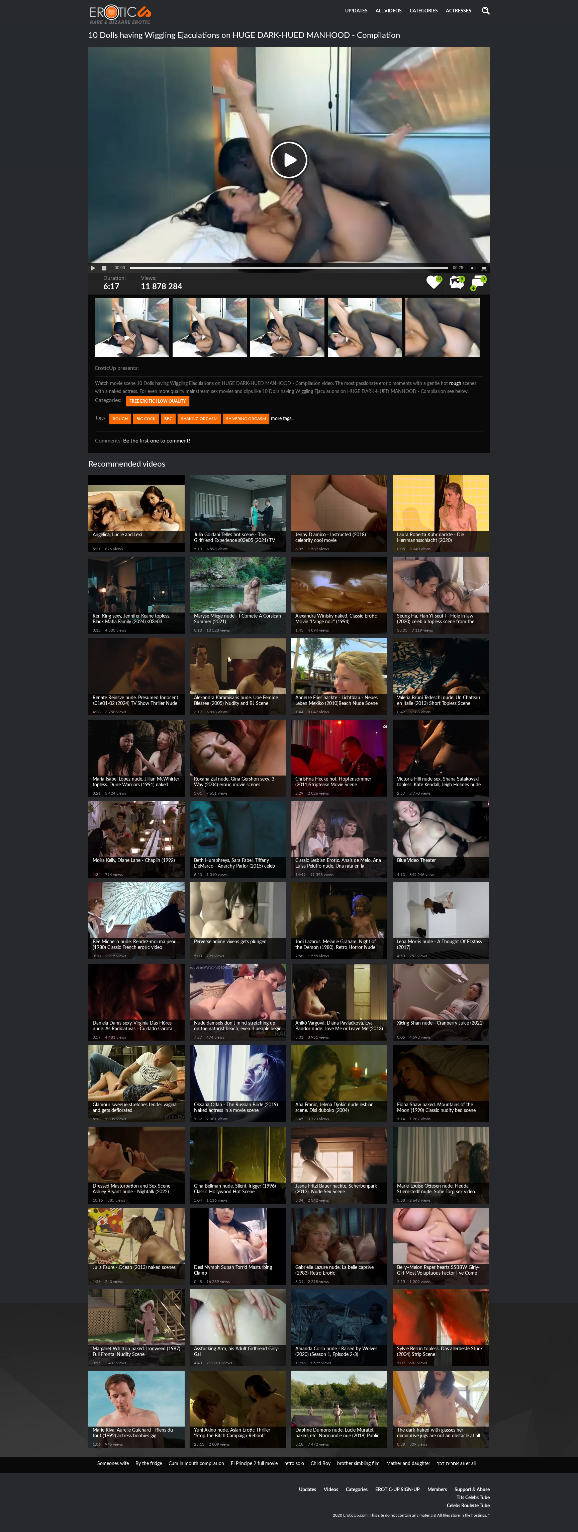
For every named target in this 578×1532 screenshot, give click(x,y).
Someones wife (113, 1463)
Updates (307, 1489)
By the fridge (148, 1463)
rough (455, 383)
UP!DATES (356, 11)
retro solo (294, 1463)
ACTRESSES (458, 11)
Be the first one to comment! (156, 441)
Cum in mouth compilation (196, 1463)
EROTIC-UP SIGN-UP (397, 1489)
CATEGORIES (424, 11)
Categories (357, 1489)
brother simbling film (358, 1463)
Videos (331, 1489)
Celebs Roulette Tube (468, 1506)
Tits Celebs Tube (473, 1498)
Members (437, 1489)
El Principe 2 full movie (254, 1463)
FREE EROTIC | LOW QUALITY (157, 401)
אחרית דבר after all (456, 1463)
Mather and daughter (408, 1463)
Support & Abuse (472, 1489)
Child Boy (320, 1463)
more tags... (282, 418)
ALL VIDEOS (389, 11)
